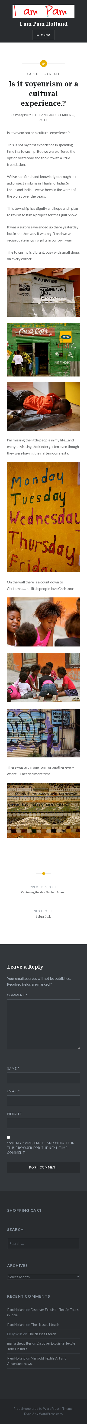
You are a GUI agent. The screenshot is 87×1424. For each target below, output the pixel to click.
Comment (17, 995)
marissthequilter (19, 1343)
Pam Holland (36, 115)
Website (14, 1114)
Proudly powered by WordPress (36, 1408)
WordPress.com (50, 1414)
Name (13, 1068)
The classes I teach (45, 1325)
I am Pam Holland (44, 23)
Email (13, 1091)
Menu (45, 34)
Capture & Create (43, 74)
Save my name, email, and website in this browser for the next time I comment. (41, 1147)
